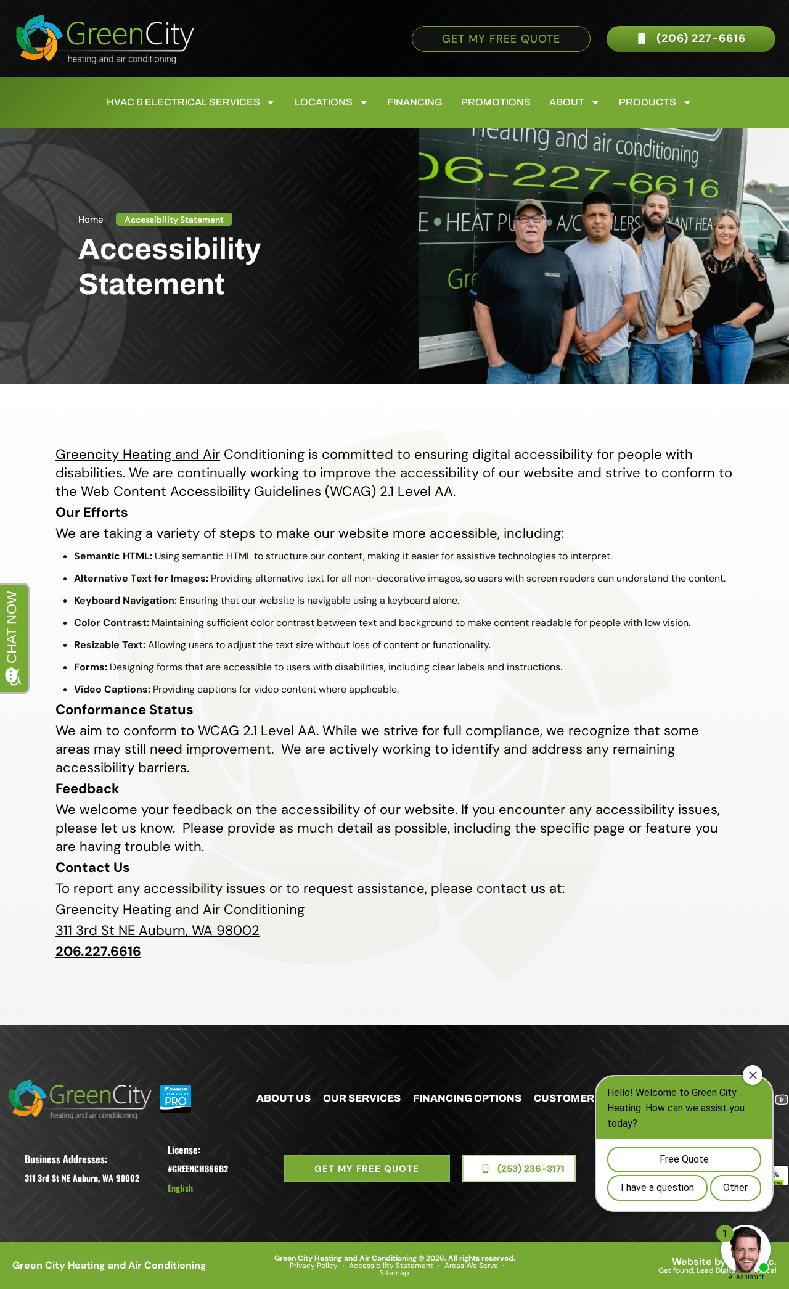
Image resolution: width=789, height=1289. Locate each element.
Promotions (496, 102)
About (566, 102)
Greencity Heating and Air (137, 454)
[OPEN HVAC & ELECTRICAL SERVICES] (271, 102)
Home (91, 219)
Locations (324, 102)
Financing (415, 102)
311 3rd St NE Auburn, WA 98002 (157, 930)
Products (647, 102)
